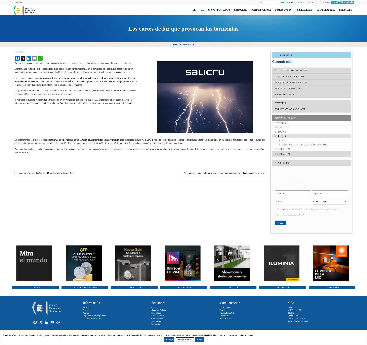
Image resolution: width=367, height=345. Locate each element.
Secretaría (86, 307)
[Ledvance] (332, 263)
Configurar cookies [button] (185, 339)
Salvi (36, 287)
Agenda (86, 313)
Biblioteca (224, 316)
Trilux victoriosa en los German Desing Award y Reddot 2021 (46, 173)
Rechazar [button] (169, 339)
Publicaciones (156, 321)
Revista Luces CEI (227, 313)
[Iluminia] (283, 263)
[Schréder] (184, 263)
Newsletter (224, 310)
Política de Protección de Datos (304, 209)
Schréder (184, 287)
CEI (152, 307)
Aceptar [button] (200, 339)
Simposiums (156, 313)
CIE (157, 307)
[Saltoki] (233, 263)
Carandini (135, 287)
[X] (41, 322)
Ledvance (333, 287)
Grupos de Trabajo (158, 310)
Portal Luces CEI (187, 44)
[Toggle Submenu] (346, 118)
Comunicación (157, 318)
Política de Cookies (246, 335)
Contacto (86, 310)
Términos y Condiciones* (329, 209)
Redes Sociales (226, 318)
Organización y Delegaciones (94, 316)
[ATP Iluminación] (85, 263)
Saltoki (233, 287)
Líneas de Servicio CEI (92, 318)
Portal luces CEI (226, 307)
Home (175, 44)
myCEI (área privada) (344, 2)
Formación (155, 324)
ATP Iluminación (85, 287)
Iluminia (283, 287)
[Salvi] (35, 263)
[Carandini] (134, 263)
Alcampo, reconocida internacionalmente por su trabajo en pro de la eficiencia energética (224, 173)
